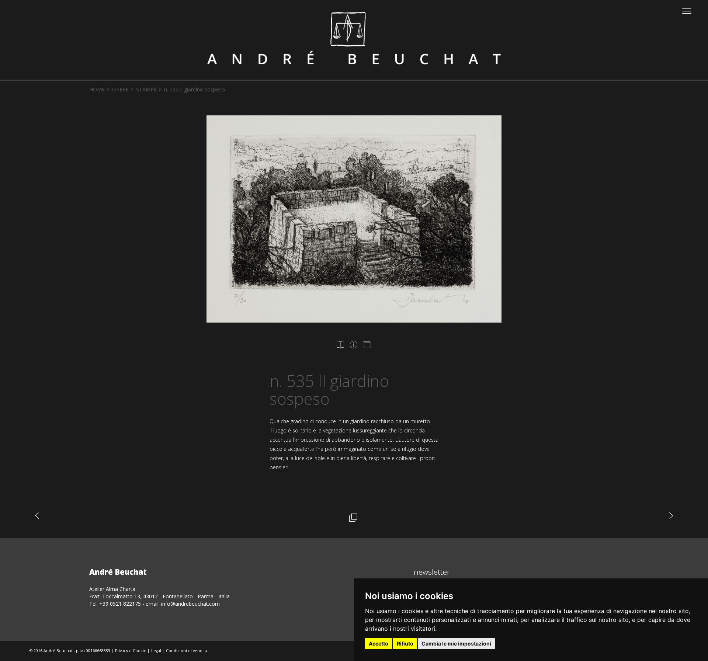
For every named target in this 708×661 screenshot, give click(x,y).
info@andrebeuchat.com (190, 603)
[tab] (340, 344)
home (97, 89)
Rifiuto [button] (405, 643)
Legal (156, 650)
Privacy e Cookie (130, 650)
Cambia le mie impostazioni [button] (456, 643)
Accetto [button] (378, 643)
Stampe (146, 89)
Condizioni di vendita (186, 650)
